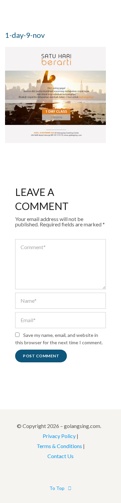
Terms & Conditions (59, 446)
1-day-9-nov (25, 35)
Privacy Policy (59, 436)
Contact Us (60, 456)
